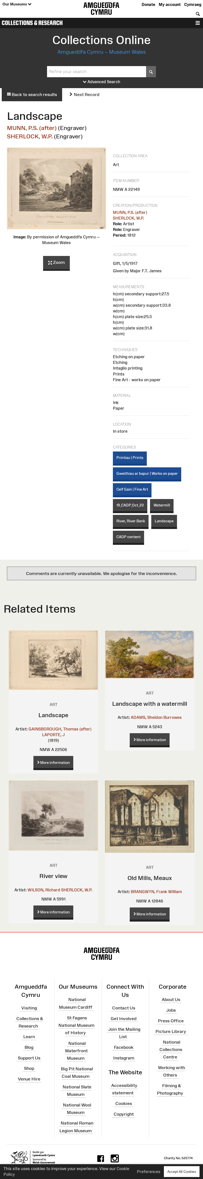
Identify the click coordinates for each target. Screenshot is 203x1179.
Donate (148, 4)
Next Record (86, 94)
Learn (29, 1036)
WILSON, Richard (43, 890)
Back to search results (34, 94)
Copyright (124, 1114)
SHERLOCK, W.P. (30, 136)
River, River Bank (130, 521)
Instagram (123, 1057)
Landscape (164, 521)
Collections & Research (32, 22)
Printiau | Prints (129, 457)
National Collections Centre (170, 1049)
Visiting (29, 1007)
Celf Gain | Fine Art (132, 489)
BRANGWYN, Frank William (156, 891)
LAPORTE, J (53, 734)
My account (170, 4)
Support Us (29, 1057)
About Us (171, 999)
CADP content (128, 537)
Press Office (171, 1020)
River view (53, 876)
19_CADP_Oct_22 (130, 505)
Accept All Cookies (181, 1172)
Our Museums (15, 4)
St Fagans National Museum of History (76, 1025)
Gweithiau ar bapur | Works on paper (147, 473)
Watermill (161, 505)
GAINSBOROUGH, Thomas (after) (59, 729)
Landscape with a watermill (149, 703)
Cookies (123, 1103)
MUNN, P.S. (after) (32, 128)
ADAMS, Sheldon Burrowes (156, 717)
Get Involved (123, 1018)
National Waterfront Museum (76, 1051)
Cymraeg (192, 4)
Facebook (123, 1047)
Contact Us (123, 1007)
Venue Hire (29, 1079)
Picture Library (170, 1031)
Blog (29, 1047)
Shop (29, 1068)
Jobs (171, 1010)
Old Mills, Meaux (149, 878)
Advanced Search (103, 81)
